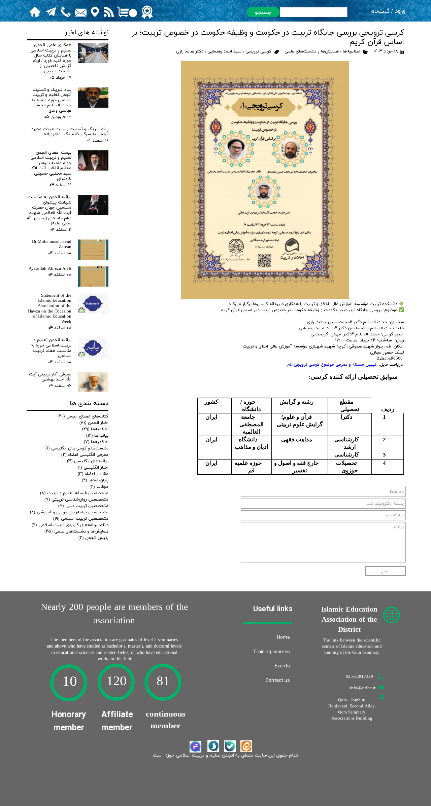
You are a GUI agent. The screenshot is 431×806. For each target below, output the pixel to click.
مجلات (99, 487)
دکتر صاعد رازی (189, 51)
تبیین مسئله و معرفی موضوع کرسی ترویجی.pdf (331, 365)
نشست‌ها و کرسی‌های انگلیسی (76, 448)
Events (282, 666)
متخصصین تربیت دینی (83, 506)
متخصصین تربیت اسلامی (80, 519)
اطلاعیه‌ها (351, 51)
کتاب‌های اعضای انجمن (83, 416)
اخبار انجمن (93, 423)
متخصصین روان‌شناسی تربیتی (76, 500)
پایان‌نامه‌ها (95, 480)
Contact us (278, 680)
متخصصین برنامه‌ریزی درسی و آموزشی (69, 512)
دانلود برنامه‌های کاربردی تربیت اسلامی (70, 525)
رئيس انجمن (93, 538)
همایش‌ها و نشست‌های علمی (312, 51)
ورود (400, 11)
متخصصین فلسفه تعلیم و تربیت (74, 493)
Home (283, 637)
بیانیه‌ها (97, 436)
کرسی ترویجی (258, 51)
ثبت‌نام (380, 11)
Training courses (271, 652)
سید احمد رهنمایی (224, 51)
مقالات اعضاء (93, 474)
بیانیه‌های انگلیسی (87, 461)
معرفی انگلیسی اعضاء (84, 455)
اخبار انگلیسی (93, 468)
